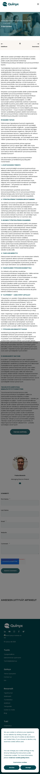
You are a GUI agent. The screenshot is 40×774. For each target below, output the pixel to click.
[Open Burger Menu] (38, 4)
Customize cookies (20, 762)
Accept (28, 768)
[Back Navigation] (20, 44)
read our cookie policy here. (19, 758)
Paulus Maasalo (6, 21)
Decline (11, 768)
